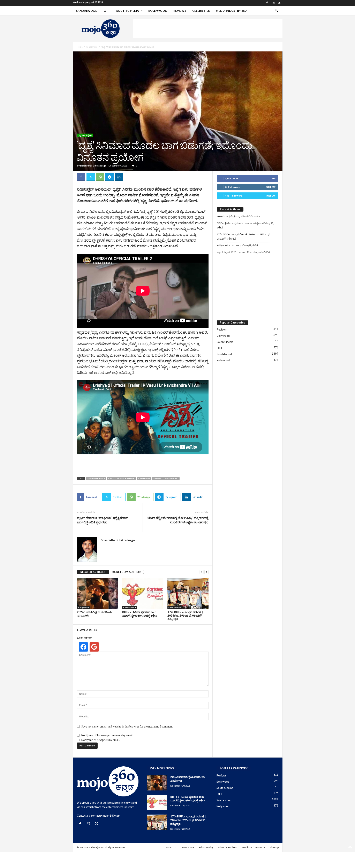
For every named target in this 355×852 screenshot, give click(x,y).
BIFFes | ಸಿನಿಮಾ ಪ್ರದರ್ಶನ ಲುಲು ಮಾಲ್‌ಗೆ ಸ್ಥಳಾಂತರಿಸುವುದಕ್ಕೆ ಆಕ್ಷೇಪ (139, 613)
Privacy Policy (206, 847)
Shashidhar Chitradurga (93, 165)
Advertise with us (227, 847)
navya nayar (144, 478)
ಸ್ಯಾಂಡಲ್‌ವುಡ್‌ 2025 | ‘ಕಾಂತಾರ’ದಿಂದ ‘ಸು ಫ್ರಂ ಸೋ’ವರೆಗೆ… (244, 252)
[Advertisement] (207, 28)
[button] (276, 10)
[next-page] (206, 572)
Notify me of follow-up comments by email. (107, 735)
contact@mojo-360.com (105, 815)
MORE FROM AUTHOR (126, 572)
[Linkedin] (119, 177)
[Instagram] (273, 3)
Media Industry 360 (231, 10)
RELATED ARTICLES (92, 572)
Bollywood (157, 10)
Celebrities (201, 10)
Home (80, 46)
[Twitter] (279, 3)
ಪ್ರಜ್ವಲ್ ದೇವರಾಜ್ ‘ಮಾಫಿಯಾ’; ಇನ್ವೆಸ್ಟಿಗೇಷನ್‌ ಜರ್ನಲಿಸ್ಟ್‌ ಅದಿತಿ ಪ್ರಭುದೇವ (102, 520)
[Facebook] (267, 3)
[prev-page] (201, 572)
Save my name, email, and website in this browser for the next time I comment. (127, 726)
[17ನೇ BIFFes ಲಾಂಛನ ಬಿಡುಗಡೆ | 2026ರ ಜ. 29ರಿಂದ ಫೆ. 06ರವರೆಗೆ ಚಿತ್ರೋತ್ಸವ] (188, 593)
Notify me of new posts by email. (100, 740)
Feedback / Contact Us (253, 847)
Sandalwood (87, 10)
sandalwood (171, 478)
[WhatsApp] (100, 177)
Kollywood (83, 607)
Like (273, 178)
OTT (107, 10)
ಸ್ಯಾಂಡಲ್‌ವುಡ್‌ (85, 135)
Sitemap (274, 847)
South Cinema (127, 10)
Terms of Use (187, 847)
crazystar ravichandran (121, 478)
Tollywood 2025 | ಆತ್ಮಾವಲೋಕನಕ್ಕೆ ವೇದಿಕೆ (237, 245)
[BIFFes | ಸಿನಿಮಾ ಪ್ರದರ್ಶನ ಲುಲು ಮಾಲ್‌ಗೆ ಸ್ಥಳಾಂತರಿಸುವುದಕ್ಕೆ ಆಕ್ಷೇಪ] (142, 593)
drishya (157, 478)
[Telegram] (109, 177)
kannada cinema (96, 478)
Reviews (179, 10)
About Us (171, 847)
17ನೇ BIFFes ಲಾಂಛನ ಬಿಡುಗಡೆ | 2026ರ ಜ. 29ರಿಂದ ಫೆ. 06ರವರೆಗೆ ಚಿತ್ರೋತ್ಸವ (185, 615)
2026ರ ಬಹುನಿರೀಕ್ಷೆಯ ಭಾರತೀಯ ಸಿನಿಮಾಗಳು (238, 216)
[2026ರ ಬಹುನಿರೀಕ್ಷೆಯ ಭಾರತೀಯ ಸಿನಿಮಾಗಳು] (97, 593)
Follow (270, 187)
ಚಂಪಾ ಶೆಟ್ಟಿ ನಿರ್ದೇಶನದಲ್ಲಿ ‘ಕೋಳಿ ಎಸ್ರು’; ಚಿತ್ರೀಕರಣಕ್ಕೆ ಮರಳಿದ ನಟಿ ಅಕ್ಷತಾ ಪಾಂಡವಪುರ (178, 520)
